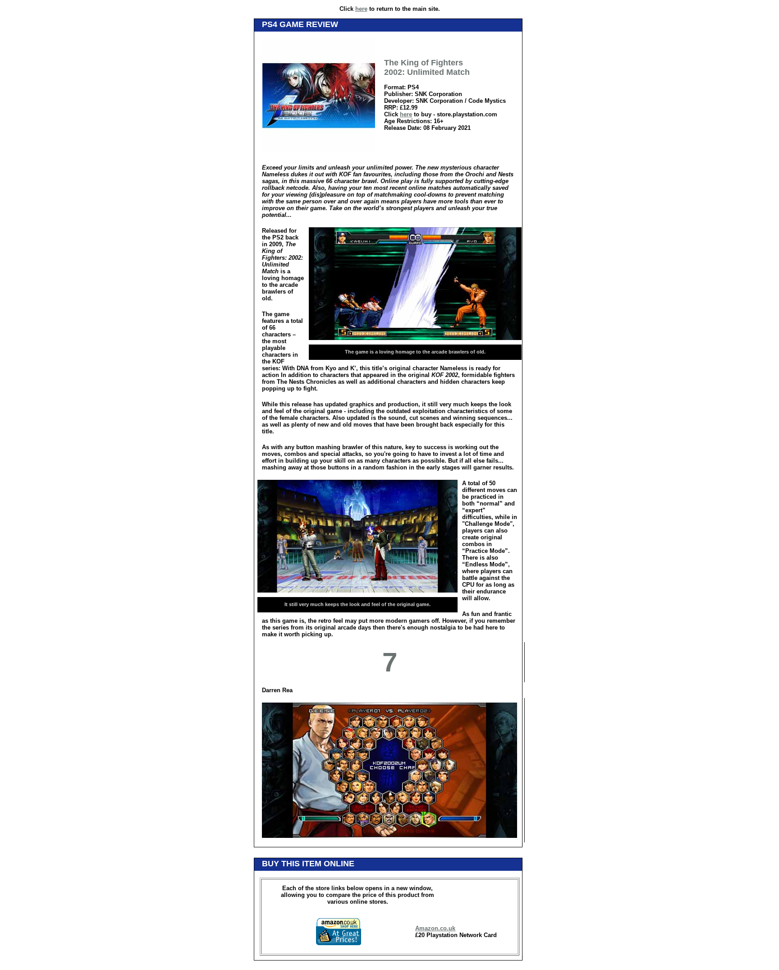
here (361, 8)
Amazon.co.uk (435, 928)
